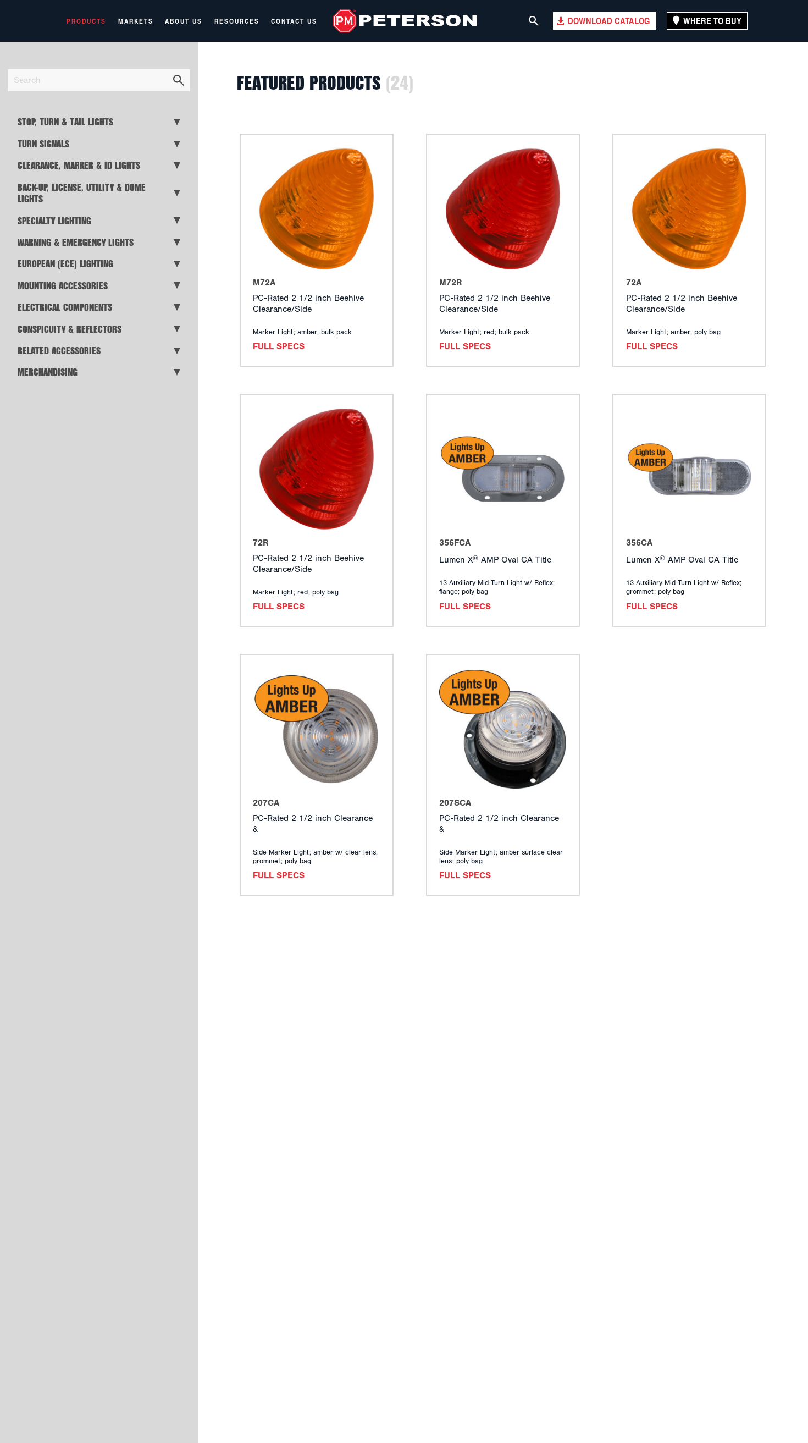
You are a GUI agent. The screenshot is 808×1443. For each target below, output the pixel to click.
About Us (183, 21)
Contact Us (294, 21)
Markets (135, 21)
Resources (236, 21)
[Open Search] (533, 21)
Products (86, 21)
